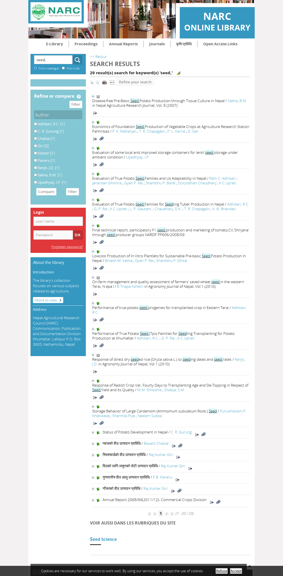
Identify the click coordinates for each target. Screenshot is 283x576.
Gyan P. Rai (133, 182)
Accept (236, 570)
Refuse (221, 570)
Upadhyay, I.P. (137, 157)
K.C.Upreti (227, 182)
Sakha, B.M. (237, 100)
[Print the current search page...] (104, 81)
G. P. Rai (100, 208)
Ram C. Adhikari (222, 178)
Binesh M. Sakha (118, 260)
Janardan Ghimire (107, 182)
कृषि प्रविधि (184, 43)
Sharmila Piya (123, 415)
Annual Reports (123, 43)
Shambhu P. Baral (160, 182)
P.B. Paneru (162, 477)
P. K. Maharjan (124, 131)
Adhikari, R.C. (238, 204)
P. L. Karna (176, 131)
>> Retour (98, 56)
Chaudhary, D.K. (168, 208)
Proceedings (86, 43)
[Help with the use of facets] (79, 97)
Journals (157, 43)
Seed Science (103, 539)
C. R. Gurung (181, 432)
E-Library (54, 43)
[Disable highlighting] (178, 73)
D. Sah (193, 131)
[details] (93, 96)
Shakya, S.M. (174, 389)
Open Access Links (220, 43)
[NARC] (56, 11)
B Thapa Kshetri (130, 286)
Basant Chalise (156, 443)
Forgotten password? (67, 246)
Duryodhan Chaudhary (197, 182)
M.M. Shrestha (149, 389)
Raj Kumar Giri (161, 454)
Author (42, 115)
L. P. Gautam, (141, 208)
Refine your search (135, 81)
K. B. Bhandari (224, 208)
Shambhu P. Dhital (171, 260)
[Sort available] (112, 81)
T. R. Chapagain (152, 131)
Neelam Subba (150, 415)
